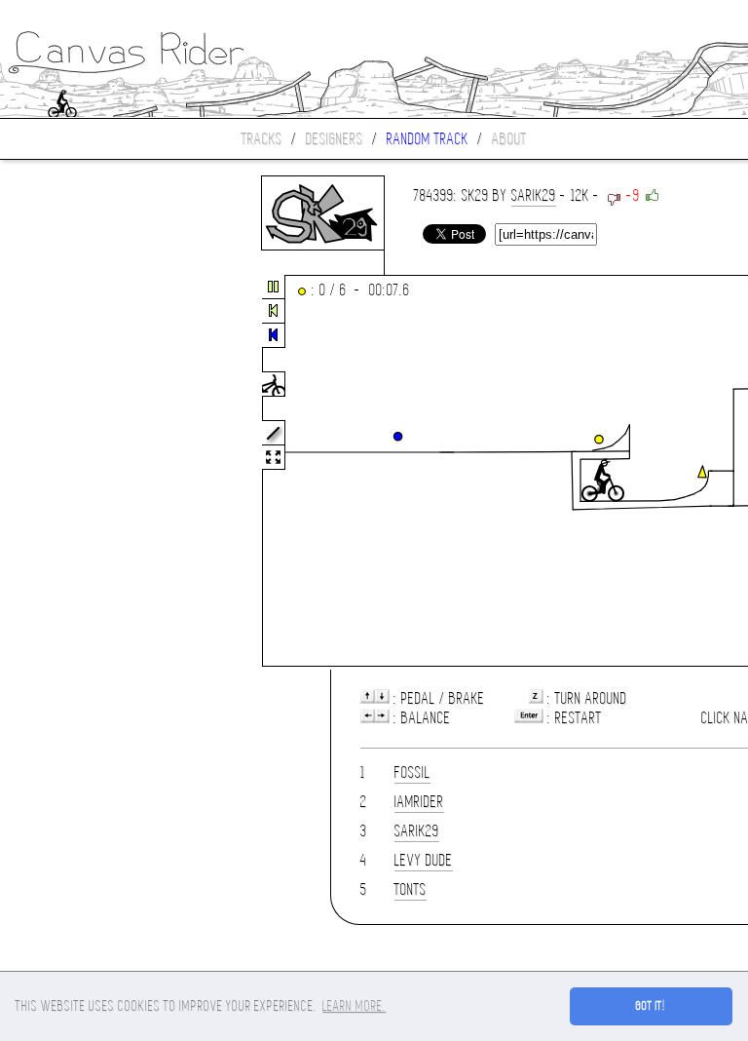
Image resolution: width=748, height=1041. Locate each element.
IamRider (419, 801)
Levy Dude (423, 860)
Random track (427, 139)
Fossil (412, 772)
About (509, 139)
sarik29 (533, 195)
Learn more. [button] (354, 1006)
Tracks (262, 139)
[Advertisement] (81, 471)
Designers (334, 139)
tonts (410, 889)
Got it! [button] (651, 1006)
